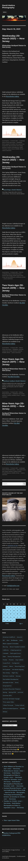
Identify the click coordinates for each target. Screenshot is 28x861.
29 (7, 620)
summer (20, 692)
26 (21, 617)
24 (14, 617)
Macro (11, 666)
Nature (4, 142)
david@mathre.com (13, 585)
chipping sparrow (15, 650)
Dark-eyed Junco (19, 144)
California (6, 650)
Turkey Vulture (11, 149)
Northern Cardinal (6, 147)
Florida (5, 660)
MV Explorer (6, 669)
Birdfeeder (19, 142)
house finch (5, 145)
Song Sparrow (15, 147)
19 (20, 614)
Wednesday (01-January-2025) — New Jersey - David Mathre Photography (14, 773)
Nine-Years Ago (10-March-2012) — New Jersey (13, 406)
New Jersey (20, 145)
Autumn (19, 637)
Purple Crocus (16, 275)
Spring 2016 (12, 692)
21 (4, 617)
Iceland (5, 666)
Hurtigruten (16, 663)
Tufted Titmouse (8, 705)
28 (4, 620)
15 (7, 614)
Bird (8, 640)
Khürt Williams (8, 766)
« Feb (7, 623)
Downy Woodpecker (14, 656)
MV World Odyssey (18, 669)
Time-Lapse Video (8, 702)
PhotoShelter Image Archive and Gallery (11, 850)
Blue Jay (5, 647)
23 (10, 617)
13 (24, 610)
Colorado (5, 653)
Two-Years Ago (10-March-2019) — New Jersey (13, 288)
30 (10, 620)
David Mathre (5, 140)
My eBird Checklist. (14, 376)
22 (7, 617)
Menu (4, 12)
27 (24, 617)
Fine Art (21, 272)
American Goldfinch (9, 637)
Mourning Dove (12, 145)
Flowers (4, 275)
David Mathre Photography (8, 6)
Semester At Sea (8, 682)
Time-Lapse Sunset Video (12, 820)
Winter (21, 149)
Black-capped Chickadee (8, 144)
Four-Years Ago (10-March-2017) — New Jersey (13, 362)
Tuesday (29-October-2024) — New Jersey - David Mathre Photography (13, 803)
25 (17, 617)
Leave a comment (6, 150)
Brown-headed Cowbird (17, 647)
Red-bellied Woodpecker (10, 679)
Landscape (22, 140)
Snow (16, 682)
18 (17, 614)
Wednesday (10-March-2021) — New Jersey (13, 38)
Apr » (21, 623)
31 (14, 620)
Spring (5, 692)
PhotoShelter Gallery (12, 96)
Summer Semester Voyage (11, 699)
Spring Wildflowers (10, 277)
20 (24, 614)
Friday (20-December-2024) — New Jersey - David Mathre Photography (13, 782)
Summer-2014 (7, 695)
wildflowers (19, 277)
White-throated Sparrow (10, 708)
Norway (18, 676)
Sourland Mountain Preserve (12, 689)
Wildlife (17, 149)
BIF (4, 640)
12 (20, 610)
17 (14, 614)
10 (14, 610)
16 (10, 614)
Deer (4, 656)
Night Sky (15, 673)
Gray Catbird (19, 660)
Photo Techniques (10, 142)
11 (17, 610)
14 (4, 614)
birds (21, 640)
